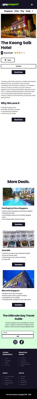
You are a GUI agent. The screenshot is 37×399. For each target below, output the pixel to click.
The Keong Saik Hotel (16, 45)
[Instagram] (15, 342)
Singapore (8, 11)
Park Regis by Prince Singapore (15, 208)
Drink (16, 11)
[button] (31, 4)
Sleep (28, 11)
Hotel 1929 (6, 250)
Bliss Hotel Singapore (10, 290)
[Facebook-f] (21, 342)
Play (22, 11)
